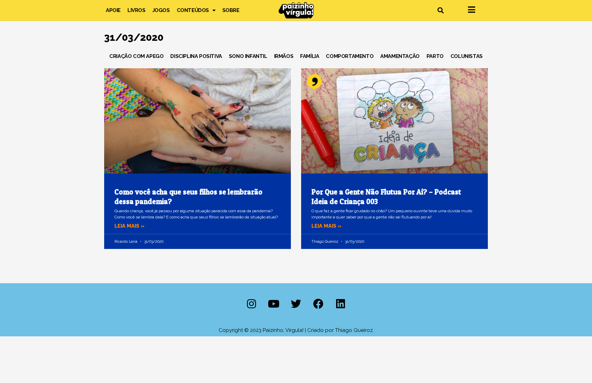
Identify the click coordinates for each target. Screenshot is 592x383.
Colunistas (467, 56)
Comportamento (349, 56)
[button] (440, 10)
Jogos (161, 10)
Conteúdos (193, 10)
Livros (136, 10)
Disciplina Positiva (196, 56)
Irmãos (284, 56)
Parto (435, 56)
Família (309, 56)
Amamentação (400, 56)
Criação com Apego (136, 56)
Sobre (230, 10)
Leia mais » (129, 226)
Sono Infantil (248, 56)
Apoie (113, 10)
